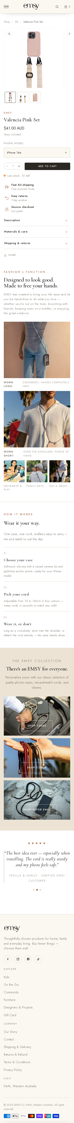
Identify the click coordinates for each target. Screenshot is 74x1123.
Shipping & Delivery (17, 1047)
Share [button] (12, 255)
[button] (57, 6)
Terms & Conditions (17, 1062)
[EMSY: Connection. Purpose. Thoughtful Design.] (31, 6)
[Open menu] (6, 6)
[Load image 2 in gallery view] (22, 97)
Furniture (9, 1000)
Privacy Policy (13, 1070)
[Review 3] (40, 889)
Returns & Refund (16, 1054)
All (16, 22)
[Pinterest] (28, 959)
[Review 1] (34, 889)
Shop (7, 22)
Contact (9, 1039)
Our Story (10, 1032)
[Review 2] (37, 890)
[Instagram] (18, 959)
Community (11, 992)
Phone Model (14, 143)
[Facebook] (7, 959)
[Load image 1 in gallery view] (10, 97)
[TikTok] (38, 959)
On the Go (11, 985)
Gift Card (10, 1015)
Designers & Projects (18, 1007)
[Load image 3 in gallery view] (35, 97)
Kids (6, 977)
